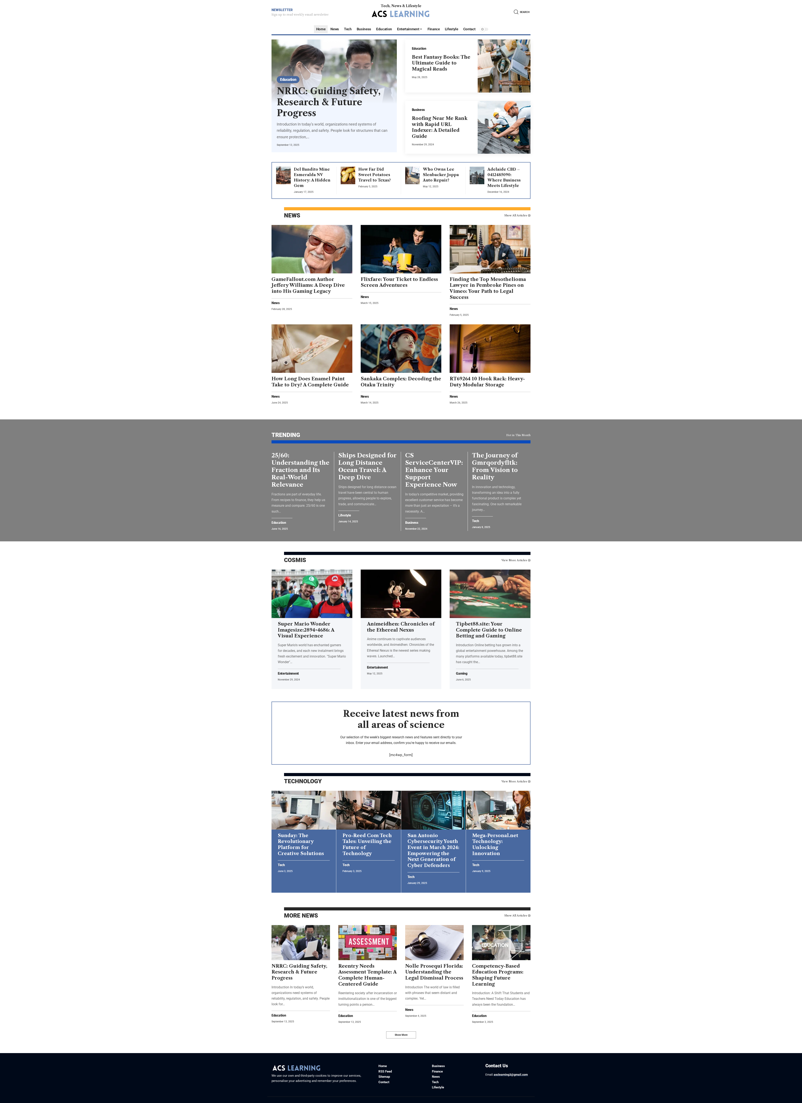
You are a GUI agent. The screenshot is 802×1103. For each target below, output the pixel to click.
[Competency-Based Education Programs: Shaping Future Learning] (501, 942)
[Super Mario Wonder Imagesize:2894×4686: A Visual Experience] (312, 594)
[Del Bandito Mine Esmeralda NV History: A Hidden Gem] (283, 175)
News (276, 303)
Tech (475, 521)
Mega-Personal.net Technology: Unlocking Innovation (495, 844)
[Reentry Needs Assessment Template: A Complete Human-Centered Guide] (367, 942)
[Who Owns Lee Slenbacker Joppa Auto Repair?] (412, 175)
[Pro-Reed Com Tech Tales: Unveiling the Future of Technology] (368, 810)
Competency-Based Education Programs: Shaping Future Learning (497, 975)
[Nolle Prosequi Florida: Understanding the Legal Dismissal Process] (434, 942)
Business (418, 110)
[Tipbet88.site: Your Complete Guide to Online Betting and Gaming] (490, 594)
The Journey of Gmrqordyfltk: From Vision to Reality (495, 466)
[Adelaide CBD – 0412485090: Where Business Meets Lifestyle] (477, 175)
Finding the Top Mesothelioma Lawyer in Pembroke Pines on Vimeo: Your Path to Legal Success (488, 288)
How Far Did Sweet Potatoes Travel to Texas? (374, 175)
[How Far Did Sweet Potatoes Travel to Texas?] (348, 175)
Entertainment (288, 673)
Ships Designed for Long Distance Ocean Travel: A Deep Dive (367, 466)
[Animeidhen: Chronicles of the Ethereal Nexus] (401, 594)
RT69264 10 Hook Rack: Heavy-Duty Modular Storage (487, 382)
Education (288, 79)
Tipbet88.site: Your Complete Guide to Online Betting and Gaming (489, 630)
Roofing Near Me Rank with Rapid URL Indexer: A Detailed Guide (439, 127)
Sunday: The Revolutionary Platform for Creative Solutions (301, 844)
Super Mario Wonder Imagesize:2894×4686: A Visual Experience (306, 630)
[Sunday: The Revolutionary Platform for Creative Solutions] (304, 810)
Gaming (461, 673)
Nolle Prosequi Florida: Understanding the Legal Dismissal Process (434, 972)
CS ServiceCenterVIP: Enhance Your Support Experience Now (434, 470)
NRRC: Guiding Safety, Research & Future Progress (329, 102)
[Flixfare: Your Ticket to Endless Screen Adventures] (401, 249)
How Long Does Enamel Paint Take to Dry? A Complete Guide (310, 382)
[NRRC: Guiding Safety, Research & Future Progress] (301, 942)
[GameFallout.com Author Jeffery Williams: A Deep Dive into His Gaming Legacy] (312, 249)
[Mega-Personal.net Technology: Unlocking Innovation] (498, 810)
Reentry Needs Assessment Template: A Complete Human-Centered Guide (367, 975)
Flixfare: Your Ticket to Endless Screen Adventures (399, 282)
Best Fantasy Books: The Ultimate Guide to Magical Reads (441, 63)
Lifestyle (344, 515)
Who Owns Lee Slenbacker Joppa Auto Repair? (441, 175)
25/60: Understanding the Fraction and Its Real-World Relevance (300, 470)
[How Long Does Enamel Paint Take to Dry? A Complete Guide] (312, 348)
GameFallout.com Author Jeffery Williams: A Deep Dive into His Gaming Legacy (308, 285)
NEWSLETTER (282, 10)
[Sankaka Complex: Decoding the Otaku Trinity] (401, 348)
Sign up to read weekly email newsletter (300, 14)
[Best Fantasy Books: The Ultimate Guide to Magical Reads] (504, 66)
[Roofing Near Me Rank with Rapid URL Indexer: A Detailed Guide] (504, 127)
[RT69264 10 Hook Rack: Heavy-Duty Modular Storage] (490, 348)
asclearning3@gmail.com (511, 1074)
